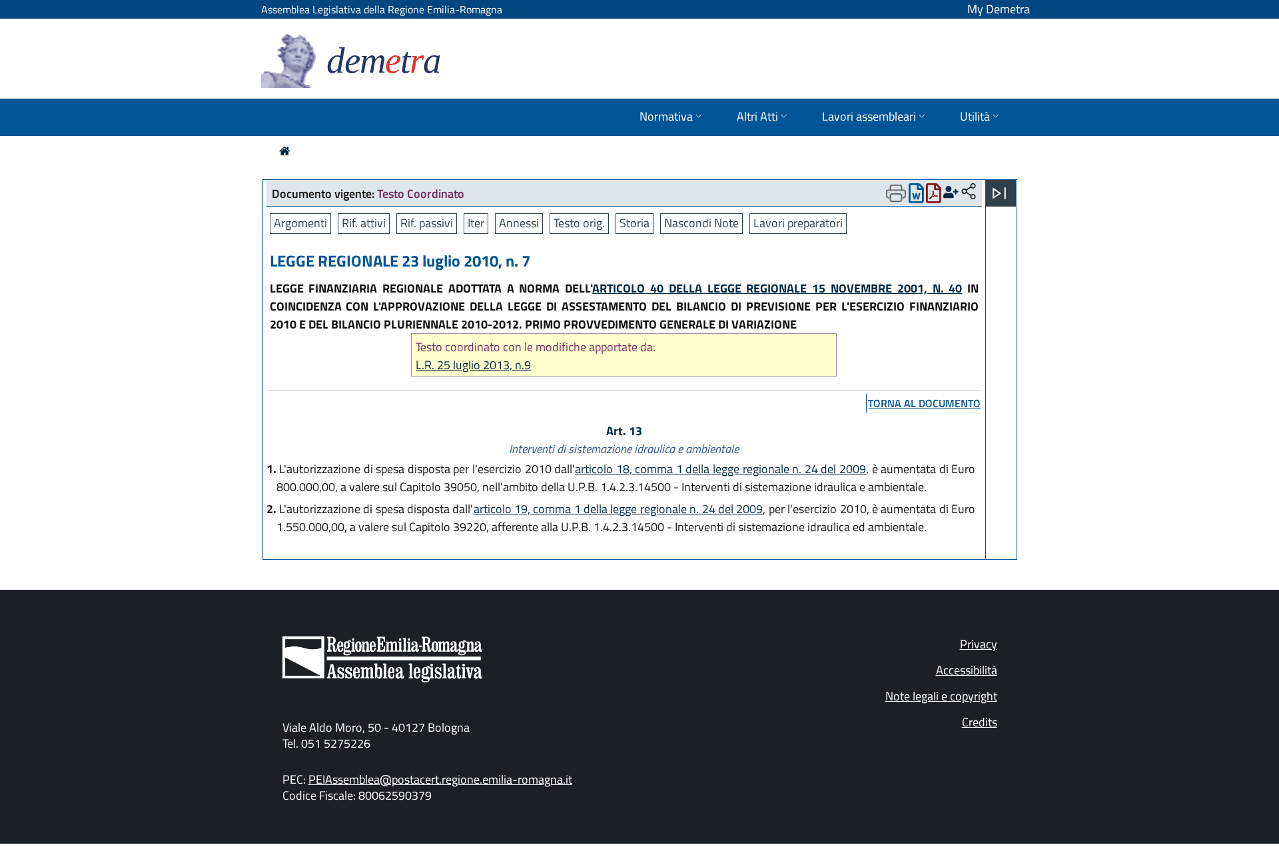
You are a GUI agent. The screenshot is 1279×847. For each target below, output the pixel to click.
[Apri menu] (999, 193)
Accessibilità (966, 670)
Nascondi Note (701, 223)
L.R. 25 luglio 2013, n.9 (473, 365)
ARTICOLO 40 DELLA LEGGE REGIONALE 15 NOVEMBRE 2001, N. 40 (777, 288)
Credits (979, 722)
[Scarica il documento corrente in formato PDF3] (933, 196)
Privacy (978, 644)
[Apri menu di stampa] (896, 193)
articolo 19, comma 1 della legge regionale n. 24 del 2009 (618, 509)
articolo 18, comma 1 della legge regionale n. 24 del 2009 (720, 469)
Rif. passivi (426, 223)
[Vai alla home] (284, 151)
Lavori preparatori (798, 223)
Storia (634, 223)
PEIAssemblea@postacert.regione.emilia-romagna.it (440, 779)
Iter (476, 223)
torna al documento (924, 403)
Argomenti (300, 223)
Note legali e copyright (941, 696)
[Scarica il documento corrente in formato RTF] (916, 196)
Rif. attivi (364, 223)
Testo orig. (579, 223)
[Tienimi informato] (951, 192)
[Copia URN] (969, 192)
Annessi (519, 223)
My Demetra (998, 9)
